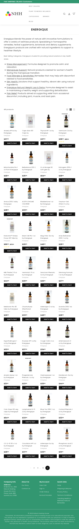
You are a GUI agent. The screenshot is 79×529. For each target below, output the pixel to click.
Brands (46, 16)
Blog (31, 21)
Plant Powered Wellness (39, 11)
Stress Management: (17, 64)
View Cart (43, 485)
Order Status (44, 492)
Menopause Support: (17, 70)
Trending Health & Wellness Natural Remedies (64, 501)
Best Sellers (34, 6)
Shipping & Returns (64, 489)
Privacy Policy (62, 492)
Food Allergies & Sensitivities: (21, 76)
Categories (34, 16)
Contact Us (26, 489)
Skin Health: (13, 81)
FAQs (59, 485)
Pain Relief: (12, 93)
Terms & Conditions (64, 495)
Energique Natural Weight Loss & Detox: (26, 87)
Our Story (25, 485)
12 (43, 468)
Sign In (42, 489)
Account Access (46, 495)
